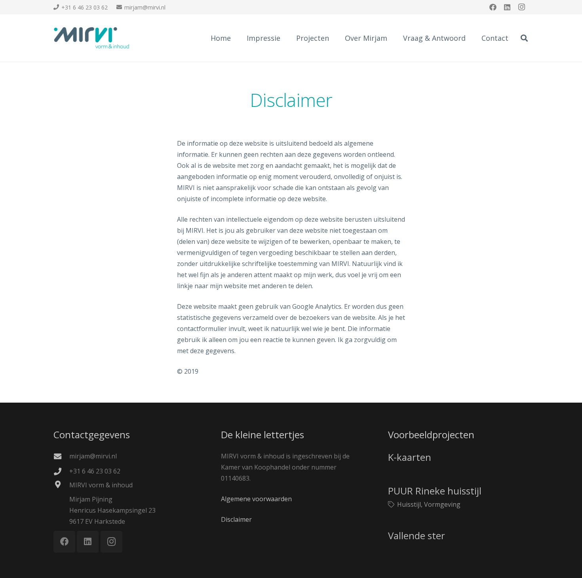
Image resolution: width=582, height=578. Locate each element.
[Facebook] (493, 7)
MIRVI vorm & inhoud (101, 485)
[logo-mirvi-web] (91, 38)
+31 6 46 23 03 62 (94, 471)
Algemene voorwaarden (256, 498)
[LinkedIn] (507, 7)
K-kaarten (409, 457)
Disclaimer (236, 519)
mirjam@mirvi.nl (93, 456)
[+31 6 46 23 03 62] (61, 471)
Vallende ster (416, 535)
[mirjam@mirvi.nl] (61, 456)
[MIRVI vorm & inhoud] (61, 484)
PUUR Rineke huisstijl (434, 490)
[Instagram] (521, 7)
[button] (524, 38)
